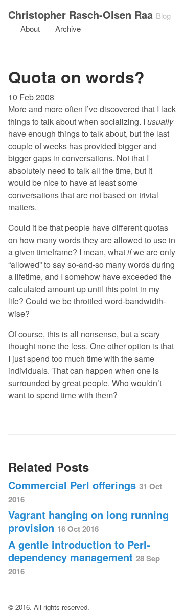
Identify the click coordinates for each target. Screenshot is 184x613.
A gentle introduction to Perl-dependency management (84, 557)
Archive (68, 28)
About (30, 28)
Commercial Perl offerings (85, 491)
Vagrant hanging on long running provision (88, 521)
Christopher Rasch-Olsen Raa (80, 14)
